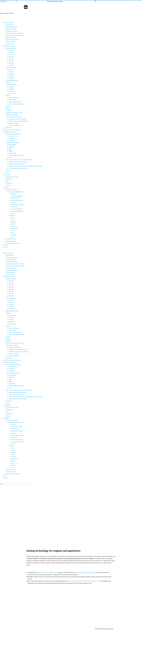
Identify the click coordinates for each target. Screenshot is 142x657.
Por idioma (11, 215)
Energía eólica (10, 24)
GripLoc (8, 95)
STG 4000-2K (12, 153)
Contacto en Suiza (11, 241)
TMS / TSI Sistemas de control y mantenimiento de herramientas (25, 166)
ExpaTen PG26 (13, 84)
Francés (13, 226)
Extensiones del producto (10, 131)
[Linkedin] (102, 635)
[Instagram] (38, 7)
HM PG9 (11, 69)
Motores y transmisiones (12, 39)
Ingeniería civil (10, 44)
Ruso (12, 232)
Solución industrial (8, 22)
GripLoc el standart (14, 97)
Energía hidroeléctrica (12, 31)
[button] (71, 251)
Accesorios (9, 170)
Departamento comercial (17, 204)
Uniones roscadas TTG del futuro (12, 129)
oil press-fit (55, 572)
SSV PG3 (11, 54)
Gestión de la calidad (16, 196)
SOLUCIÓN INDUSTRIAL (78, 628)
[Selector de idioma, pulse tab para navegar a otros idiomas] (9, 1)
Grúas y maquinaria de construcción (15, 35)
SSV (40, 572)
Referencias (9, 179)
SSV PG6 (11, 61)
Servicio (13, 213)
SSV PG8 (11, 65)
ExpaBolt (11, 89)
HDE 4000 (11, 146)
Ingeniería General (11, 29)
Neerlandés (14, 228)
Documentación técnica (17, 211)
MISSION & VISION (77, 636)
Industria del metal (11, 37)
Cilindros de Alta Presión (15, 116)
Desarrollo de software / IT (18, 200)
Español (13, 234)
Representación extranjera (13, 243)
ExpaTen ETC (12, 93)
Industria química (10, 42)
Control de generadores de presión (18, 168)
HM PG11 (11, 74)
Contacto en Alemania (12, 189)
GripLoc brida (12, 99)
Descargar (9, 127)
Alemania (13, 221)
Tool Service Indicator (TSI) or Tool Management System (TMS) (83, 581)
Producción (14, 206)
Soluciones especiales (12, 114)
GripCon (8, 106)
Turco (12, 236)
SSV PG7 (11, 63)
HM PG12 (11, 76)
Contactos (6, 187)
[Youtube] (14, 7)
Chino (12, 219)
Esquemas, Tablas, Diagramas (17, 164)
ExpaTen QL (12, 91)
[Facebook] (2, 7)
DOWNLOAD (75, 640)
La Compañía (7, 174)
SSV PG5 (11, 59)
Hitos (7, 181)
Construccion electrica (17, 209)
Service (5, 245)
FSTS (7, 172)
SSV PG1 (11, 50)
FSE (10, 157)
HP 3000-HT (12, 138)
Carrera (5, 247)
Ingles (12, 224)
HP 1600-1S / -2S (13, 136)
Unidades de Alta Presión (12, 142)
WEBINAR (50, 632)
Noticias (8, 185)
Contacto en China (11, 239)
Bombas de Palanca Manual (13, 134)
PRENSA (50, 636)
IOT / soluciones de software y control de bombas (19, 159)
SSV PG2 (11, 52)
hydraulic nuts (45, 572)
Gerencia (13, 194)
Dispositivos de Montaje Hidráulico (18, 119)
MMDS (10, 151)
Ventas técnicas (15, 198)
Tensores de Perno (11, 48)
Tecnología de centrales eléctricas (15, 33)
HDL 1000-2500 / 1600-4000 (16, 155)
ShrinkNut (8, 110)
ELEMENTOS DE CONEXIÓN (79, 632)
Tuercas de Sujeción (14, 125)
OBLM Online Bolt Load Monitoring (18, 161)
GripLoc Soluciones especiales (17, 104)
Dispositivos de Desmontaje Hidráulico (19, 121)
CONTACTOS (51, 628)
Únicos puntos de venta (12, 176)
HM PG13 (11, 78)
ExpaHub (8, 108)
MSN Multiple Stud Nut (12, 80)
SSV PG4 (11, 57)
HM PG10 (11, 72)
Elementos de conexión (9, 46)
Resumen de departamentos (16, 191)
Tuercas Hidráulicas (11, 67)
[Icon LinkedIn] (26, 7)
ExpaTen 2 (11, 87)
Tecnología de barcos (11, 27)
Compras (13, 202)
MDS (10, 149)
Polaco (13, 230)
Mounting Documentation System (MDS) (84, 572)
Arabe (12, 217)
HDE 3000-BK (12, 144)
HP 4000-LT (12, 140)
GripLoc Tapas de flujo (14, 101)
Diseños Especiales (14, 123)
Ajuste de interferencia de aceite (14, 112)
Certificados (9, 183)
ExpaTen (8, 82)
